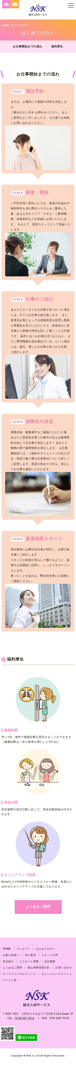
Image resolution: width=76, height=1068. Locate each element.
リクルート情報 (29, 961)
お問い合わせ (15, 4)
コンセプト (23, 948)
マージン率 (10, 980)
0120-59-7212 (24, 1018)
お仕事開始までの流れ (27, 46)
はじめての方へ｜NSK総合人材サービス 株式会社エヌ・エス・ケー (38, 10)
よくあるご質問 (38, 906)
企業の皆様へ (11, 955)
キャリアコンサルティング (19, 973)
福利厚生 (57, 46)
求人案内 (30, 955)
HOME (5, 25)
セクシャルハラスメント (57, 973)
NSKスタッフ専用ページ (6, 4)
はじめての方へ (45, 948)
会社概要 (49, 961)
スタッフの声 (50, 955)
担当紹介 (8, 961)
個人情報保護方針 (39, 967)
